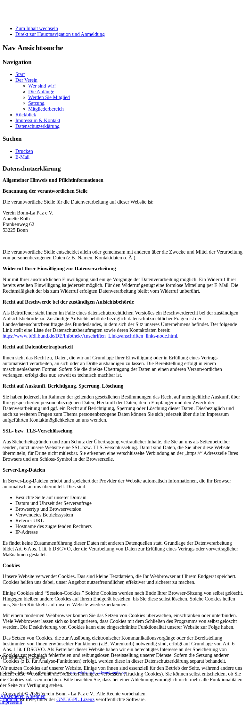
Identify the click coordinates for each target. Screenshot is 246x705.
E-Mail (22, 157)
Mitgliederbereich (46, 109)
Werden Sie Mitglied (49, 97)
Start (20, 74)
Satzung (36, 103)
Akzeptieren (12, 696)
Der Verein (26, 80)
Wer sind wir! (42, 85)
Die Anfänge (41, 91)
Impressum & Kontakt (37, 120)
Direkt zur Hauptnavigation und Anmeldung (60, 34)
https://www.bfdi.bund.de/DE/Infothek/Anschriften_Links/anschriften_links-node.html (90, 336)
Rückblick (25, 114)
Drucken (24, 151)
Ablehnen (35, 696)
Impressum (11, 702)
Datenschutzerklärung (37, 126)
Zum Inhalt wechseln (36, 28)
